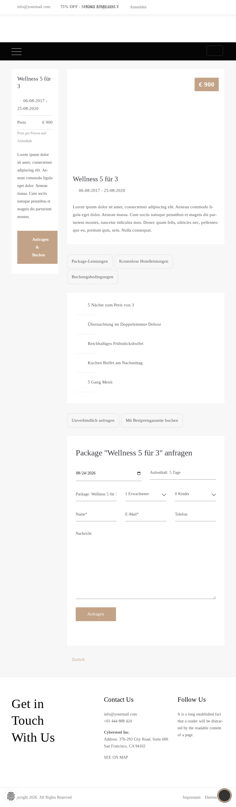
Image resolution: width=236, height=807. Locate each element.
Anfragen (95, 614)
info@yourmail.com (33, 6)
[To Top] (224, 795)
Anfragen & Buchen (40, 247)
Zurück (78, 659)
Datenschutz (214, 797)
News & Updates (99, 7)
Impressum (192, 797)
